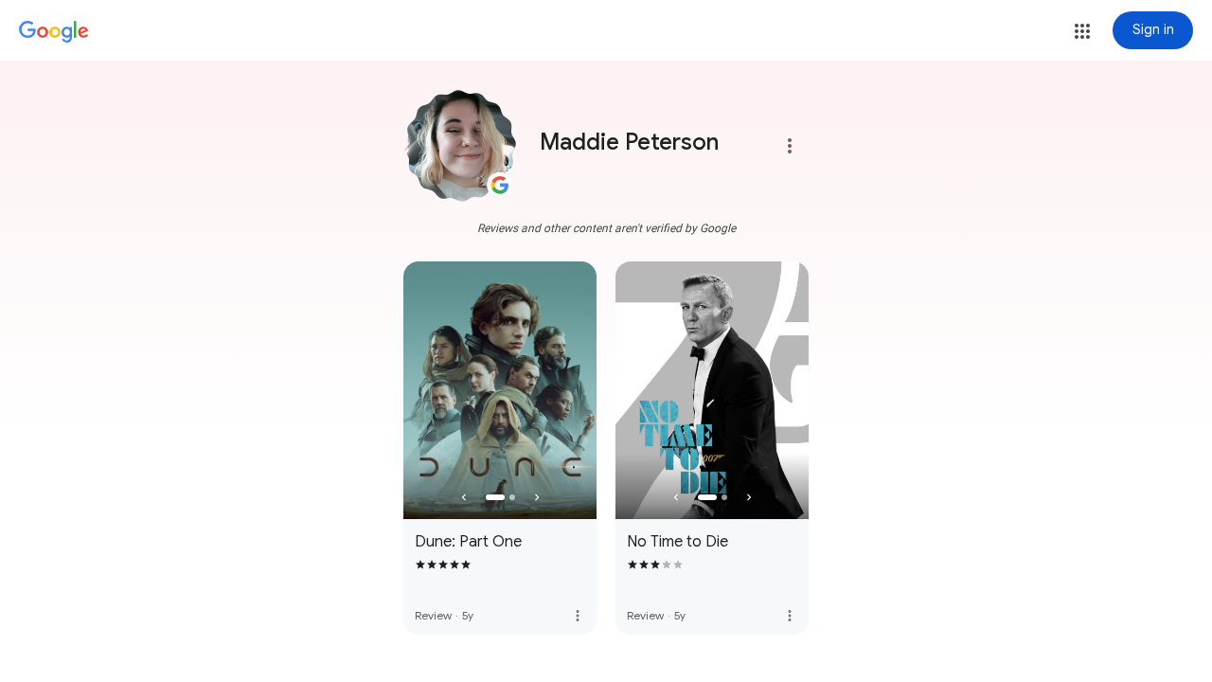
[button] (1082, 31)
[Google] (54, 32)
